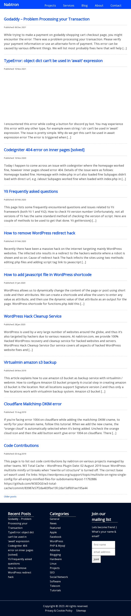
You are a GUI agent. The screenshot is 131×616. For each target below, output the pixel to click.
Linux (53, 563)
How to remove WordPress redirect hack (39, 232)
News (53, 523)
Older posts (10, 496)
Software (55, 581)
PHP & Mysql (57, 545)
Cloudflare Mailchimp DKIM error (33, 403)
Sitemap (81, 610)
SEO (52, 572)
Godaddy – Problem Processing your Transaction (47, 19)
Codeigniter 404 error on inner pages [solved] (44, 149)
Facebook (55, 537)
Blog (84, 5)
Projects (50, 5)
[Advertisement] (65, 96)
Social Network (59, 577)
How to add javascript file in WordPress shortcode (48, 274)
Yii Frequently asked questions (31, 191)
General (54, 519)
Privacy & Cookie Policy (58, 610)
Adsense (55, 550)
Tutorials (55, 590)
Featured (55, 528)
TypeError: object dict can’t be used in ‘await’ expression (53, 60)
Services (68, 5)
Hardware (56, 559)
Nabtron (11, 4)
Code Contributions (21, 445)
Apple (53, 532)
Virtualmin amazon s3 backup (30, 362)
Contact (116, 5)
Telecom (55, 586)
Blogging (55, 554)
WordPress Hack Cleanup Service (33, 316)
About (99, 5)
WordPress (56, 541)
